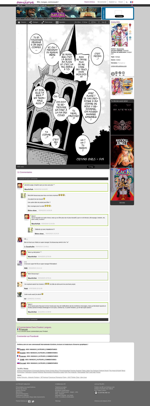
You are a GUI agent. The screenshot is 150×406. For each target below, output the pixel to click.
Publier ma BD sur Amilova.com (104, 387)
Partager (35, 22)
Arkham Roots (103, 370)
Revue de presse (21, 389)
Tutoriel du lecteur (61, 387)
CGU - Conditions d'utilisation (64, 397)
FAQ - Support (59, 394)
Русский (23, 363)
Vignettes (62, 22)
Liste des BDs (27, 18)
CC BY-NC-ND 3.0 (104, 392)
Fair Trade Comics (100, 390)
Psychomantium (65, 370)
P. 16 (63, 18)
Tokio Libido (86, 370)
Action (42, 18)
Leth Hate (92, 372)
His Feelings (95, 370)
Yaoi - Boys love (82, 377)
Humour (45, 377)
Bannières (19, 392)
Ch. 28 (57, 18)
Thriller (73, 377)
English (22, 349)
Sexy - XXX (66, 377)
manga (36, 18)
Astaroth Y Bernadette (78, 372)
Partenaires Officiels (22, 395)
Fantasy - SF (38, 377)
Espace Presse (21, 390)
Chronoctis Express (38, 370)
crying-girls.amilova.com (119, 66)
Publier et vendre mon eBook (103, 389)
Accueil (19, 18)
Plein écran (48, 22)
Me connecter (102, 2)
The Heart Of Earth (115, 370)
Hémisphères (27, 370)
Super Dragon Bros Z (52, 370)
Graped (34, 372)
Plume (98, 372)
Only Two (68, 372)
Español (22, 353)
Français (24, 329)
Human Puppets (76, 370)
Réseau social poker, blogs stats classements (30, 397)
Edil (87, 372)
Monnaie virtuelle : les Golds (64, 395)
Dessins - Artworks (28, 377)
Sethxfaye (28, 372)
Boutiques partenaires (62, 390)
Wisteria (40, 372)
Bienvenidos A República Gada (54, 372)
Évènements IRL (60, 389)
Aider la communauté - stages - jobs (66, 392)
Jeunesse (52, 377)
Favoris (23, 22)
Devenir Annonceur (22, 394)
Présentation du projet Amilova (25, 387)
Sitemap (57, 401)
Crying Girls (50, 18)
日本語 (22, 359)
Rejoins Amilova (89, 2)
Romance (59, 377)
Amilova (19, 370)
